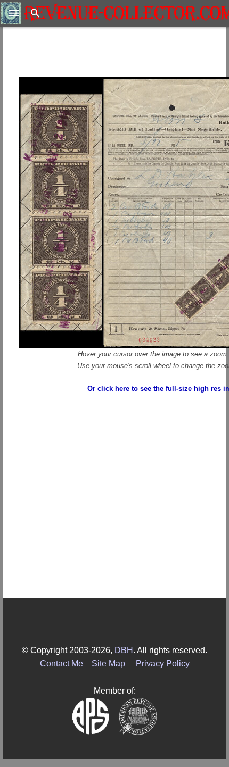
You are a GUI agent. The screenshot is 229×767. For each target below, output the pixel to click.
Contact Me (61, 663)
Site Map (108, 663)
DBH (123, 650)
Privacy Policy (163, 663)
